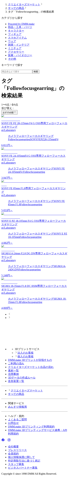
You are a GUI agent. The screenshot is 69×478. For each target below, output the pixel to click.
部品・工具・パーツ (20, 27)
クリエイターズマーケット (24, 4)
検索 (36, 71)
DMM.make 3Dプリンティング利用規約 (31, 426)
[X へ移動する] (6, 440)
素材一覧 (13, 370)
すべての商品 (16, 8)
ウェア (12, 41)
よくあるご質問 (17, 419)
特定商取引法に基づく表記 (24, 460)
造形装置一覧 (16, 381)
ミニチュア (14, 48)
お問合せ (13, 423)
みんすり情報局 (17, 406)
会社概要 (13, 446)
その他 (12, 58)
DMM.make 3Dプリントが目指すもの (30, 360)
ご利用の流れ (16, 363)
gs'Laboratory (8, 130)
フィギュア (14, 34)
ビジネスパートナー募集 (23, 467)
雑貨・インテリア (18, 44)
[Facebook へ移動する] (3, 440)
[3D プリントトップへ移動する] (34, 343)
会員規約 (13, 453)
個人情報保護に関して (21, 457)
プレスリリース (17, 450)
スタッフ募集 (16, 464)
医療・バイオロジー (20, 55)
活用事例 (13, 374)
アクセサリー (16, 51)
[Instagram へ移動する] (9, 440)
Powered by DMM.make (21, 23)
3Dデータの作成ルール (22, 377)
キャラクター (16, 30)
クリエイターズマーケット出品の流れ (31, 367)
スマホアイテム (17, 37)
